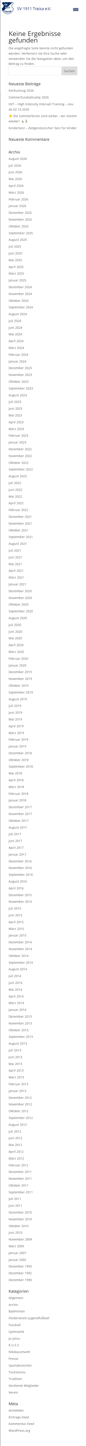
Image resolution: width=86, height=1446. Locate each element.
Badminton (17, 1311)
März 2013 (16, 1077)
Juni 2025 (15, 253)
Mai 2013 (15, 1064)
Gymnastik (16, 1332)
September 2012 (21, 1118)
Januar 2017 (17, 854)
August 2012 (18, 1124)
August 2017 (18, 827)
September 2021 (21, 537)
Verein (13, 1392)
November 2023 (20, 375)
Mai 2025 (15, 260)
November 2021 (20, 523)
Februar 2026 (18, 199)
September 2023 (21, 388)
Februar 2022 (18, 510)
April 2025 (16, 267)
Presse (13, 1359)
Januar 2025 (17, 280)
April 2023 (16, 422)
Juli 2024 (15, 321)
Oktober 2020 (18, 604)
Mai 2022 (15, 496)
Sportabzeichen (20, 1365)
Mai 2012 (15, 1145)
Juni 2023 (15, 408)
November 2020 (20, 598)
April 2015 (16, 922)
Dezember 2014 (20, 942)
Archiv (13, 1305)
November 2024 (20, 294)
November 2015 (20, 901)
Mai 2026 (15, 179)
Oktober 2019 (18, 685)
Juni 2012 (15, 1138)
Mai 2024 (15, 334)
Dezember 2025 (20, 213)
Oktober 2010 (18, 1226)
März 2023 (16, 429)
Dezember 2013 (20, 1016)
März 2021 (16, 577)
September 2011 (21, 1192)
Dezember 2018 (20, 753)
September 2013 (21, 1037)
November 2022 (20, 456)
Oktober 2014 (18, 956)
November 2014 (20, 949)
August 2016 (18, 881)
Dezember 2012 (20, 1098)
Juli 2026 (15, 165)
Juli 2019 (15, 706)
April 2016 (16, 888)
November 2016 (20, 868)
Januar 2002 (17, 1260)
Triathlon (15, 1379)
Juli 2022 (15, 483)
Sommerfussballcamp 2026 (29, 97)
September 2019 (21, 692)
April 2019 (16, 726)
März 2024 (16, 348)
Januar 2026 (17, 206)
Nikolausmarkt (19, 1352)
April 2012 (16, 1151)
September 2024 (21, 307)
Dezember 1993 (20, 1266)
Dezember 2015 (20, 895)
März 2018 (16, 787)
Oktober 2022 (18, 463)
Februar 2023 (18, 435)
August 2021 (18, 544)
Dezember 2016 (20, 861)
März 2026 (16, 192)
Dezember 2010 (20, 1212)
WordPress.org (19, 1430)
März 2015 (16, 929)
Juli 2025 (15, 246)
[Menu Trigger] (76, 9)
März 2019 (16, 733)
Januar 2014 (17, 1010)
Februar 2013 (18, 1084)
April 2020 (16, 645)
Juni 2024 (15, 327)
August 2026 (18, 159)
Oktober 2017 (18, 821)
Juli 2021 (15, 550)
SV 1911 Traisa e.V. (34, 8)
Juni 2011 (15, 1205)
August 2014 (18, 969)
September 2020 (21, 611)
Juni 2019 (15, 712)
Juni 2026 (15, 172)
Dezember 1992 (20, 1273)
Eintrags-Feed (19, 1417)
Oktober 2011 (18, 1185)
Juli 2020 (15, 625)
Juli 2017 (15, 834)
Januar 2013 (17, 1091)
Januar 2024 (17, 361)
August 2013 (18, 1043)
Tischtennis (17, 1372)
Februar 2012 (18, 1165)
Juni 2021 (15, 557)
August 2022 (18, 476)
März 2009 (16, 1246)
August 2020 (18, 618)
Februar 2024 (18, 354)
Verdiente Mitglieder (24, 1385)
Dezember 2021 (20, 517)
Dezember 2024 (20, 287)
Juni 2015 (15, 915)
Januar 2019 (17, 746)
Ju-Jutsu (14, 1338)
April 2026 (16, 186)
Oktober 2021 (18, 530)
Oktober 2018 (18, 760)
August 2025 (18, 240)
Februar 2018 (18, 794)
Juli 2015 (15, 908)
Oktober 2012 (18, 1111)
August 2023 (18, 395)
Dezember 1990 (20, 1280)
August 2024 (18, 314)
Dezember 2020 (20, 591)
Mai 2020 (15, 638)
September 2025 (21, 233)
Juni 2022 (15, 490)
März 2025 (16, 273)
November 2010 (20, 1219)
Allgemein (16, 1298)
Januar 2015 (17, 935)
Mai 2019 (15, 719)
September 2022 (21, 469)
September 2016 (21, 874)
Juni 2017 (15, 841)
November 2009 (20, 1239)
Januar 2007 (17, 1253)
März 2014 (16, 1003)
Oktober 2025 (18, 226)
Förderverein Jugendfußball (29, 1318)
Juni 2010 (15, 1232)
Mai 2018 (15, 773)
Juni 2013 (15, 1057)
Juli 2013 (15, 1050)
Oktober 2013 (18, 1030)
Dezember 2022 (20, 449)
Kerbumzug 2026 (21, 90)
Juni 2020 (15, 631)
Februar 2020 (18, 658)
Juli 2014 (15, 976)
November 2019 (20, 679)
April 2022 (16, 503)
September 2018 (21, 766)
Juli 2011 (15, 1199)
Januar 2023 (17, 442)
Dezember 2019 (20, 672)
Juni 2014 (15, 983)
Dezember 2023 (20, 368)
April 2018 (16, 780)
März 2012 (16, 1158)
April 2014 (16, 996)
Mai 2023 (15, 415)
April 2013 (16, 1070)
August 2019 (18, 699)
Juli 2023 (15, 402)
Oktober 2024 (18, 300)
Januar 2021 (17, 584)
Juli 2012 (15, 1131)
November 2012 (20, 1104)
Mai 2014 (15, 989)
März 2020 (16, 652)
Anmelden (16, 1410)
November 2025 (20, 219)
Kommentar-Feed (21, 1424)
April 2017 (16, 847)
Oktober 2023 (18, 381)
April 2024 (16, 341)
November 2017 (20, 814)
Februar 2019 (18, 739)
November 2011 (20, 1178)
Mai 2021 (15, 564)
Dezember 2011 (20, 1172)
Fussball (15, 1325)
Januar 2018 (17, 800)
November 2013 (20, 1023)
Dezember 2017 (20, 807)
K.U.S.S (14, 1345)
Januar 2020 (17, 665)
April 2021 (16, 570)
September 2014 (21, 962)
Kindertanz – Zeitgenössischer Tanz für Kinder (43, 128)
